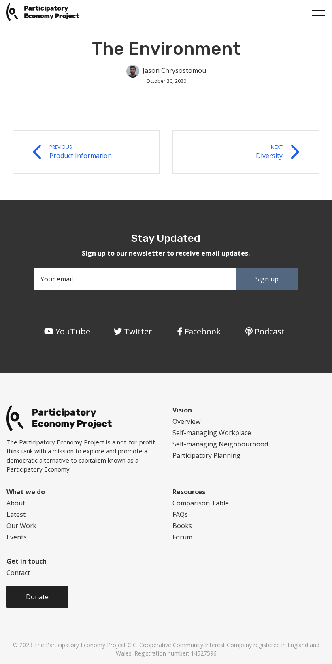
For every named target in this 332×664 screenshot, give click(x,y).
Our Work (21, 525)
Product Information (80, 152)
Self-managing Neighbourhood (220, 444)
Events (16, 537)
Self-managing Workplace (211, 432)
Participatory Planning (206, 455)
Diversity (269, 152)
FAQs (180, 514)
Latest (16, 514)
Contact (18, 572)
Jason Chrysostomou (174, 70)
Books (182, 525)
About (15, 503)
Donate (37, 596)
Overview (186, 421)
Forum (182, 537)
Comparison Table (200, 503)
